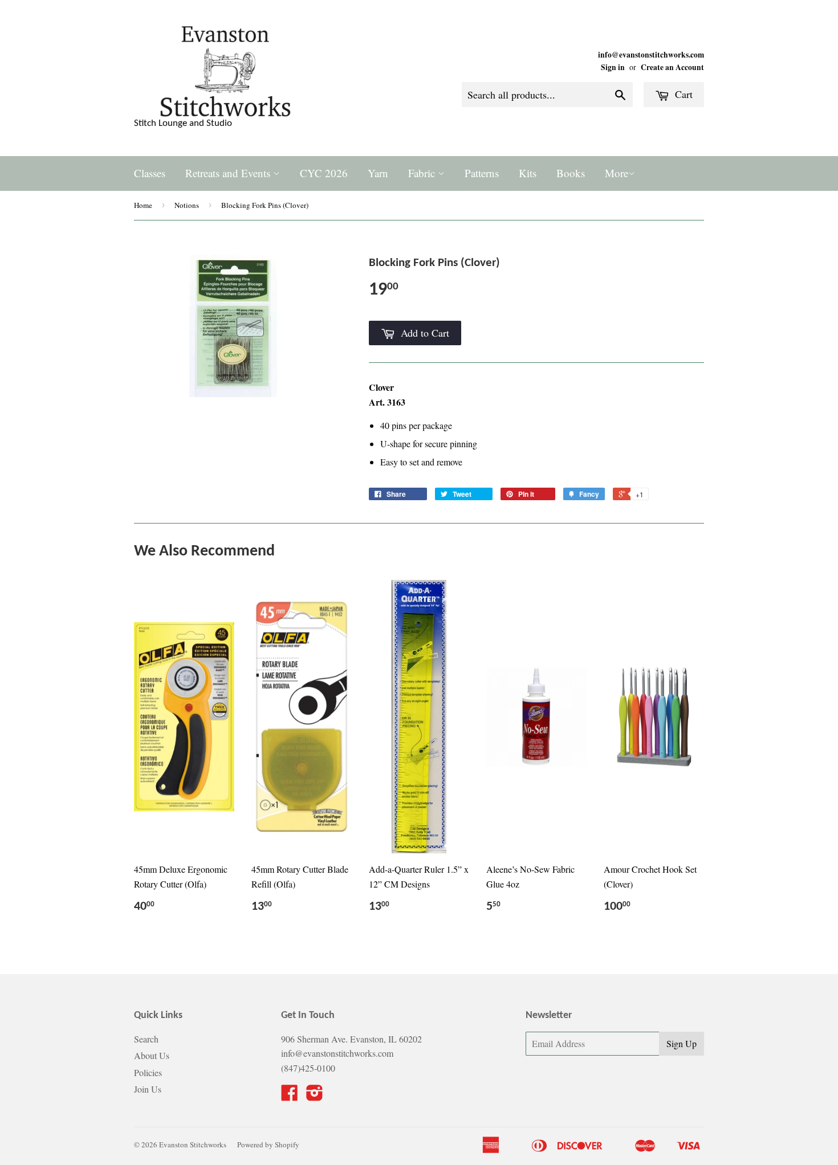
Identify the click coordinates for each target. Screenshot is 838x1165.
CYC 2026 (324, 173)
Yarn (378, 173)
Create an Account (672, 67)
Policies (148, 1072)
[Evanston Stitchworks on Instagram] (314, 1096)
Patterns (482, 173)
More (616, 173)
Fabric (423, 173)
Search (146, 1039)
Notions (186, 205)
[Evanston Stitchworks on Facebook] (289, 1096)
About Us (151, 1055)
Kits (527, 173)
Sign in (613, 67)
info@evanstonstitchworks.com (651, 54)
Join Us (147, 1089)
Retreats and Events (229, 173)
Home (143, 205)
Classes (149, 173)
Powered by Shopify (268, 1144)
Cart (682, 94)
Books (570, 173)
